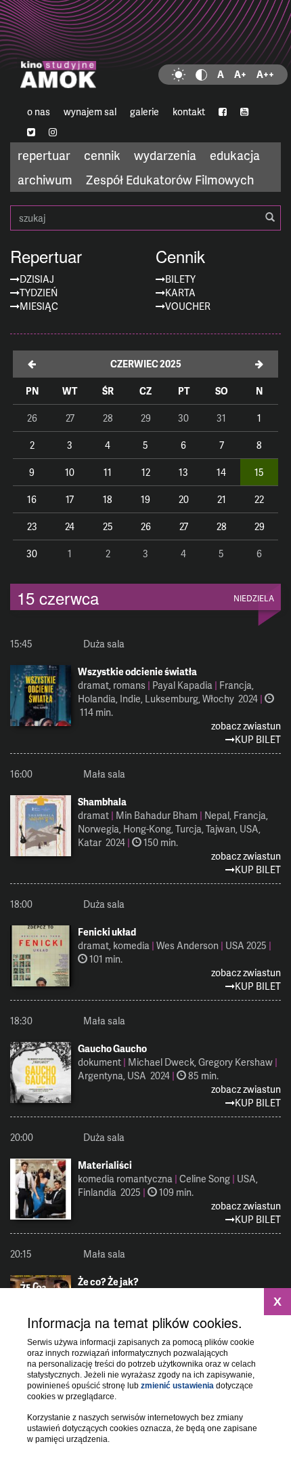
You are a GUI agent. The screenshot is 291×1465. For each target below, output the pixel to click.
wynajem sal (90, 111)
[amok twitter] (31, 132)
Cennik (180, 256)
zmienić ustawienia (177, 1385)
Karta (180, 292)
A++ (265, 74)
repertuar (44, 154)
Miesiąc (39, 306)
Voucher (187, 306)
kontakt (189, 111)
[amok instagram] (53, 132)
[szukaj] (270, 217)
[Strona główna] (145, 51)
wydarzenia (165, 154)
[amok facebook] (222, 112)
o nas (38, 111)
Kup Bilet (258, 739)
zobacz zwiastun (246, 725)
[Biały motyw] (178, 74)
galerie (144, 111)
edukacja (235, 154)
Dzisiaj (37, 279)
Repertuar (46, 256)
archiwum (45, 179)
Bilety (180, 279)
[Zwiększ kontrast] (201, 74)
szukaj (145, 217)
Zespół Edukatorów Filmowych (170, 179)
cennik (102, 154)
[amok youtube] (244, 112)
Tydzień (39, 292)
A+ (240, 74)
